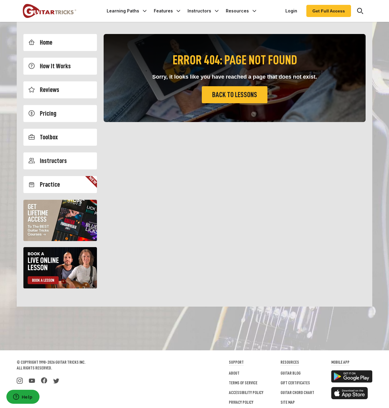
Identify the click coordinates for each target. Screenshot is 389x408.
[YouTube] (32, 380)
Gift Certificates (295, 383)
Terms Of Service (243, 383)
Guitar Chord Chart (297, 392)
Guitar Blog (291, 373)
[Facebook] (44, 380)
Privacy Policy (241, 402)
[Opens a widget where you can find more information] (23, 397)
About (234, 373)
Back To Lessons (234, 94)
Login (291, 10)
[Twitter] (56, 380)
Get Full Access (328, 10)
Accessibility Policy (246, 392)
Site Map (288, 402)
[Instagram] (20, 380)
